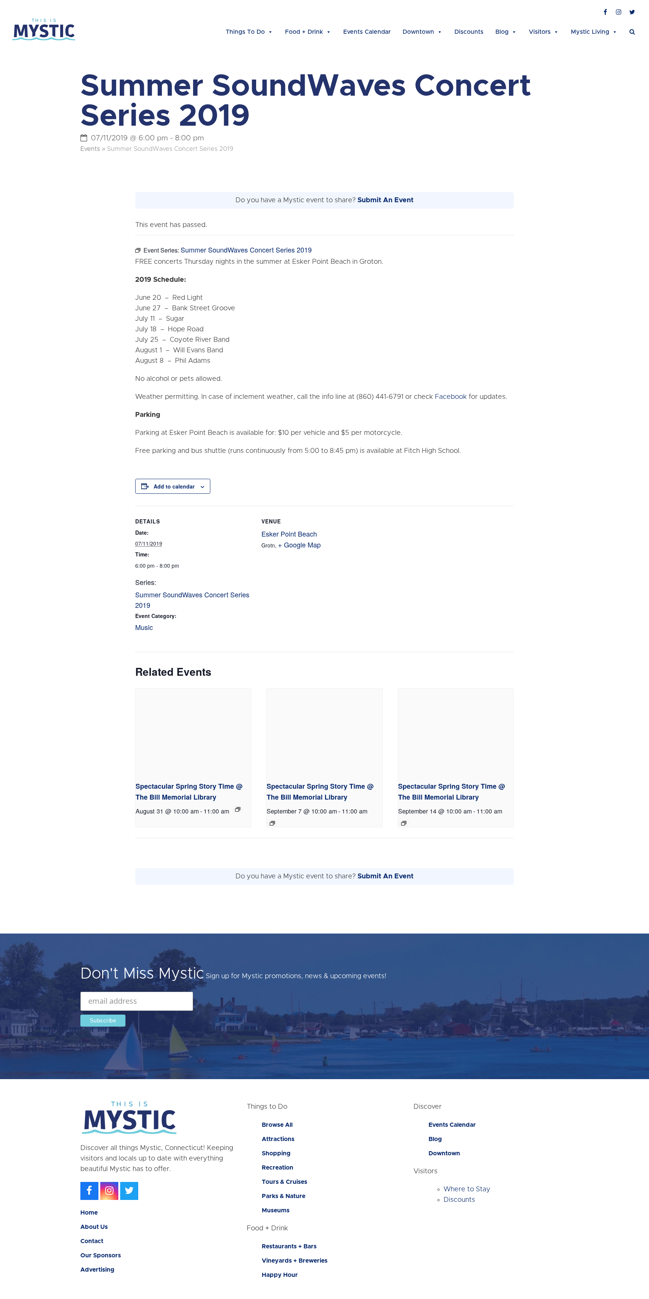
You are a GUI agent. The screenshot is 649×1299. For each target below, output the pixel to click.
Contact (91, 1241)
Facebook (451, 397)
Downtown (418, 32)
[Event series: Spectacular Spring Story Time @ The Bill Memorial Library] (237, 809)
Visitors (540, 32)
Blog (502, 32)
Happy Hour (280, 1275)
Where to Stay (467, 1189)
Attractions (278, 1139)
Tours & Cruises (284, 1182)
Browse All (277, 1125)
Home (89, 1213)
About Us (94, 1227)
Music (144, 627)
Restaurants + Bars (289, 1246)
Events (90, 149)
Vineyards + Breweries (295, 1261)
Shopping (276, 1153)
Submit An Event (386, 200)
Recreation (277, 1168)
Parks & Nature (283, 1196)
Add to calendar (174, 486)
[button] (632, 32)
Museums (276, 1210)
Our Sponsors (100, 1255)
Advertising (97, 1270)
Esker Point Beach (289, 533)
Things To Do (245, 32)
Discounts (468, 32)
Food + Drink (304, 32)
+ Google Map (299, 544)
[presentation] (193, 732)
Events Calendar (367, 32)
